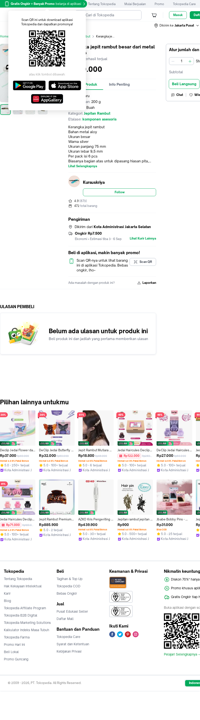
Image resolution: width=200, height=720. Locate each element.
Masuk (178, 15)
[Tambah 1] (190, 61)
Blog (7, 601)
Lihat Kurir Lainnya (143, 238)
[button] (177, 25)
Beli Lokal (11, 652)
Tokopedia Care (184, 4)
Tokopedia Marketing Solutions (27, 623)
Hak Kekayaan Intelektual (23, 586)
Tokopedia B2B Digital (20, 615)
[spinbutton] (181, 61)
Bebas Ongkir (67, 593)
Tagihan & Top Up (69, 579)
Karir (7, 593)
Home (4, 36)
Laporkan (149, 283)
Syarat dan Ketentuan (73, 644)
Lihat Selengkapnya (82, 166)
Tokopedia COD (68, 586)
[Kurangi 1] (173, 61)
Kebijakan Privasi (69, 651)
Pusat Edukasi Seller (72, 611)
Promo (159, 4)
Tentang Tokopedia (102, 4)
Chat (179, 95)
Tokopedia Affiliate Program (25, 608)
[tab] (119, 84)
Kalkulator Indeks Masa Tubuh (26, 630)
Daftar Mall (65, 619)
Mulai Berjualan (135, 4)
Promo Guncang (16, 659)
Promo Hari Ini (14, 644)
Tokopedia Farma (17, 637)
